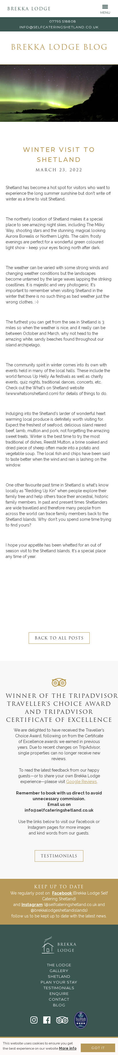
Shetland (59, 976)
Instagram (32, 904)
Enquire (59, 993)
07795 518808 (62, 21)
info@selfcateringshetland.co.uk (59, 27)
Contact (59, 999)
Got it (98, 1048)
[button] (105, 8)
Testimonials (59, 988)
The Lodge (59, 965)
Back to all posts (59, 638)
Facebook (62, 893)
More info (67, 1048)
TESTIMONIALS (59, 856)
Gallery (59, 970)
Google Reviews (81, 781)
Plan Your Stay (59, 982)
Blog (59, 1005)
